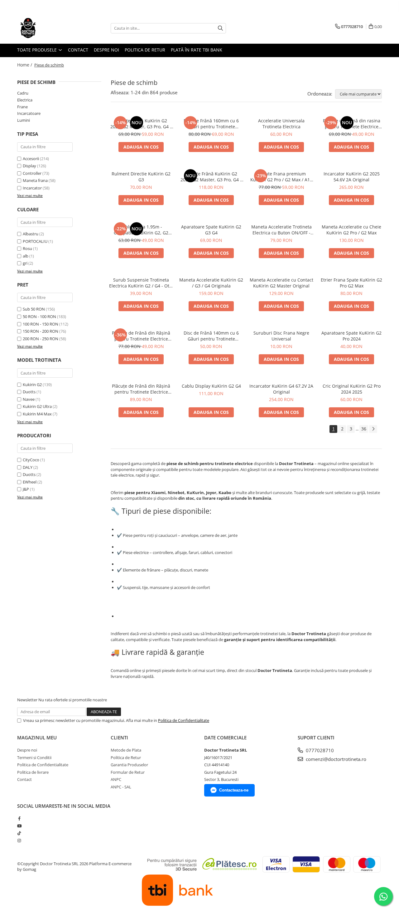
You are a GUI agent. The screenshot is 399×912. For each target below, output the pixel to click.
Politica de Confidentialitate (183, 720)
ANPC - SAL (121, 787)
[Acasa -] (48, 28)
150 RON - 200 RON (40, 331)
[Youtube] (19, 826)
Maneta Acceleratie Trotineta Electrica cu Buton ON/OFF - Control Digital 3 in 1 (281, 230)
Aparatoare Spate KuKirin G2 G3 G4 (211, 230)
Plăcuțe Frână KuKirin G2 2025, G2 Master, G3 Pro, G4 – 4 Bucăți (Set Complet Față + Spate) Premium (211, 177)
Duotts (29, 392)
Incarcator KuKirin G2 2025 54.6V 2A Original (352, 177)
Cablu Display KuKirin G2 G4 (211, 386)
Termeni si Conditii (34, 757)
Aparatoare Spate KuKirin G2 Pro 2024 (351, 336)
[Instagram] (19, 840)
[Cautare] (220, 28)
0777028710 (319, 750)
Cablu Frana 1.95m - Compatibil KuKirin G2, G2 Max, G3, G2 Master (141, 230)
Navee (29, 399)
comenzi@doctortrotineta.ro (335, 759)
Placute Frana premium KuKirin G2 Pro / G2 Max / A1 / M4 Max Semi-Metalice (281, 177)
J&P (26, 489)
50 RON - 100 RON (39, 316)
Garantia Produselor (129, 764)
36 (363, 429)
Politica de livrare (33, 772)
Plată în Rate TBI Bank (196, 50)
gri (25, 263)
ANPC (116, 779)
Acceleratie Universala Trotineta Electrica (281, 124)
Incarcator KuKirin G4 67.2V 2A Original (281, 389)
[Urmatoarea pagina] (373, 429)
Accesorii (31, 158)
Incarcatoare (29, 113)
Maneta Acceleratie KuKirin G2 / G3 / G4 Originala (211, 283)
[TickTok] (19, 833)
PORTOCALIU (35, 241)
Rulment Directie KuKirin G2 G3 (141, 177)
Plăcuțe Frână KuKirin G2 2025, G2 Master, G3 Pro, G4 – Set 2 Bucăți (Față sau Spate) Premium (141, 124)
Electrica (24, 100)
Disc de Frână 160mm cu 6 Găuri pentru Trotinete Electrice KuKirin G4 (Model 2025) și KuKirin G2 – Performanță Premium (211, 124)
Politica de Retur (145, 50)
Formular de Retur (128, 772)
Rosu (28, 248)
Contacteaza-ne (233, 790)
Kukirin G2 (32, 384)
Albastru (31, 234)
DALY (27, 467)
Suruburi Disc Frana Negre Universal (281, 336)
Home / (25, 65)
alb (26, 256)
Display (29, 166)
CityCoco (31, 460)
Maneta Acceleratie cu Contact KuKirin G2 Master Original (281, 283)
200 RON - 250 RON (40, 338)
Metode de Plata (126, 750)
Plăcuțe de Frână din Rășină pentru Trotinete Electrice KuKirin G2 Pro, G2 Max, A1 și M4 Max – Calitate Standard (141, 336)
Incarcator (32, 188)
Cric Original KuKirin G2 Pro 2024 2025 (352, 389)
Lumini (23, 120)
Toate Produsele (37, 50)
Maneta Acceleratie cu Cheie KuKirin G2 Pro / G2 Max (351, 230)
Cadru (22, 93)
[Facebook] (19, 818)
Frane (22, 107)
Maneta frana (35, 180)
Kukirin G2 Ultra (37, 406)
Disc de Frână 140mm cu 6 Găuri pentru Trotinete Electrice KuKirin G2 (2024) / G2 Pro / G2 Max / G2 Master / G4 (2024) (211, 336)
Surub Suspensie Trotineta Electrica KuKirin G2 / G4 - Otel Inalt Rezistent (141, 283)
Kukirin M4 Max (37, 414)
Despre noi (106, 50)
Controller (32, 173)
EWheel (29, 482)
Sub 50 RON (34, 309)
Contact (78, 50)
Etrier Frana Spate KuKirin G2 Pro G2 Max (351, 283)
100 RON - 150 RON (40, 324)
